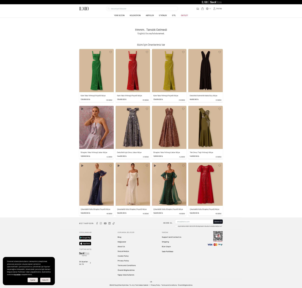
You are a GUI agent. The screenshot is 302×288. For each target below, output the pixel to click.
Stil (174, 15)
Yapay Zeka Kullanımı (126, 275)
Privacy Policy (123, 261)
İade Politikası (167, 251)
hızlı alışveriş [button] (96, 85)
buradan (17, 274)
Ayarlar (32, 280)
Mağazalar (122, 242)
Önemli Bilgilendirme (126, 270)
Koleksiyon (135, 15)
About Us (121, 246)
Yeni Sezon (119, 15)
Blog (119, 237)
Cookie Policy (123, 256)
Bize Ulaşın (166, 246)
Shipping (165, 242)
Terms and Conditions (127, 265)
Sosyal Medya (123, 251)
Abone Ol (218, 221)
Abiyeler (150, 15)
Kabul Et (45, 280)
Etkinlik (163, 15)
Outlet (184, 15)
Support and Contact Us (171, 237)
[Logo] (84, 8)
